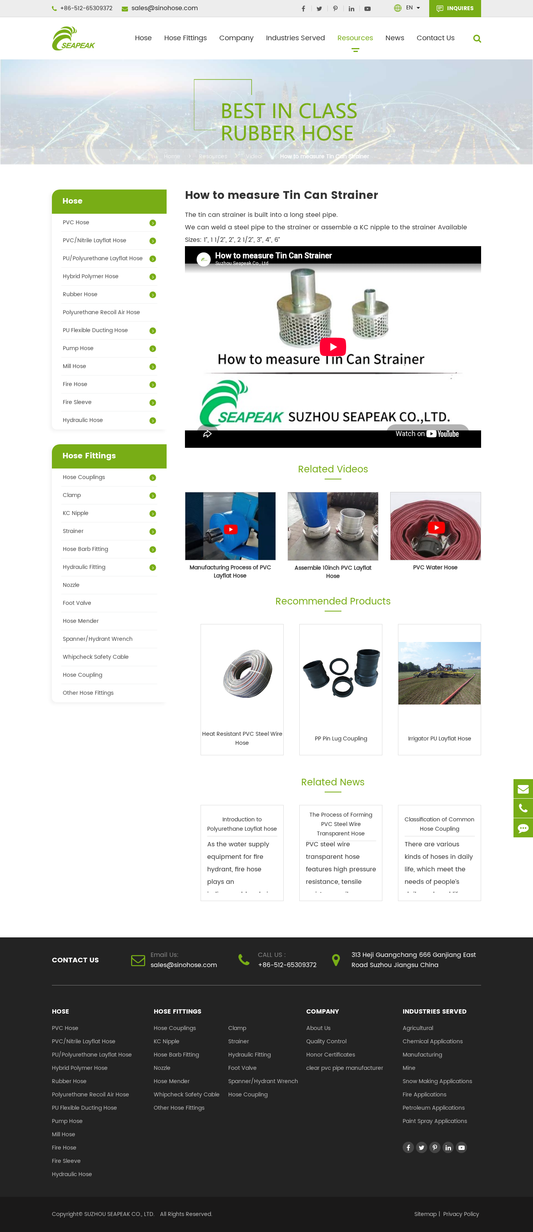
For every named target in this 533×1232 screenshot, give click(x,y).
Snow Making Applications (437, 1081)
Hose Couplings (84, 477)
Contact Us (436, 38)
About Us (318, 1028)
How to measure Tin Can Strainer (324, 156)
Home (172, 156)
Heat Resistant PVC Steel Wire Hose (242, 738)
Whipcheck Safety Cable (96, 657)
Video (253, 156)
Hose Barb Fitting (85, 549)
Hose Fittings (185, 38)
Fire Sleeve (77, 402)
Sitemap (425, 1214)
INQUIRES (460, 8)
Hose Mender (81, 621)
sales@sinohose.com (164, 8)
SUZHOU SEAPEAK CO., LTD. (119, 1214)
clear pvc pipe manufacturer (344, 1068)
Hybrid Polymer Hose (91, 276)
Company (236, 38)
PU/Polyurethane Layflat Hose (103, 258)
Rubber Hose (80, 294)
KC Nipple (76, 513)
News (395, 38)
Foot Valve (77, 603)
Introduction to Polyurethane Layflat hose (242, 824)
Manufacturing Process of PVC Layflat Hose (230, 571)
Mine (409, 1068)
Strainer (73, 531)
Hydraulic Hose (83, 420)
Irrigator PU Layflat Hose (439, 738)
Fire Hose (75, 384)
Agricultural (418, 1028)
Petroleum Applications (434, 1107)
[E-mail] (523, 788)
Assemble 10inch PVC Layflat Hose (333, 572)
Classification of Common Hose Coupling (439, 824)
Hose (143, 38)
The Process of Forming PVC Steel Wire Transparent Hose (340, 824)
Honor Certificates (330, 1054)
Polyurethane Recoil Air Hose (101, 312)
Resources (355, 38)
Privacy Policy (461, 1214)
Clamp (72, 495)
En (409, 7)
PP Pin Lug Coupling (341, 738)
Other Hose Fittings (88, 692)
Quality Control (326, 1041)
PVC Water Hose (435, 567)
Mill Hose (74, 366)
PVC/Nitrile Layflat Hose (94, 240)
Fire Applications (424, 1094)
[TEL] (523, 808)
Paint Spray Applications (435, 1121)
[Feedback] (523, 827)
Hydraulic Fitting (84, 567)
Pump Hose (78, 348)
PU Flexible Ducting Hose (95, 330)
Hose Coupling (82, 675)
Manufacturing (422, 1054)
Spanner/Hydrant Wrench (98, 639)
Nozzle (71, 585)
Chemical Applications (433, 1041)
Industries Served (295, 38)
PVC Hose (76, 222)
